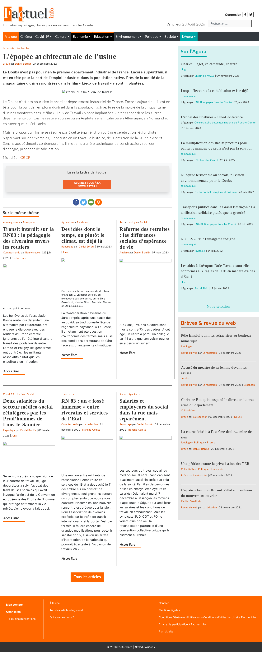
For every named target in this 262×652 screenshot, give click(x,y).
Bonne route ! (33, 253)
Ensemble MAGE (204, 76)
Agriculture (68, 222)
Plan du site (166, 631)
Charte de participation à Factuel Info (182, 624)
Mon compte (14, 604)
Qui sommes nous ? (62, 617)
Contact (164, 603)
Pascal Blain (201, 288)
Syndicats (82, 222)
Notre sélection (218, 306)
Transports (29, 222)
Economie (8, 48)
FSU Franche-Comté (206, 160)
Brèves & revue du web (208, 323)
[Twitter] (83, 202)
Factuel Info (124, 647)
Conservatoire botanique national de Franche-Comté (225, 123)
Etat (121, 222)
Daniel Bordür (23, 64)
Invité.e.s (199, 251)
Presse (211, 443)
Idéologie (132, 222)
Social (143, 222)
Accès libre (11, 371)
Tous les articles (87, 577)
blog (183, 69)
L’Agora (187, 36)
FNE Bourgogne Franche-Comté (213, 102)
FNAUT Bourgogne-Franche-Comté (215, 224)
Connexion (233, 14)
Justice (20, 394)
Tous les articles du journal (66, 610)
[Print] (98, 202)
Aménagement (11, 222)
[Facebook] (76, 202)
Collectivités (188, 410)
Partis (184, 501)
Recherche (23, 48)
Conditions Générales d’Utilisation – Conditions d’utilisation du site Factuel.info (207, 617)
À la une (55, 603)
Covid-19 (8, 394)
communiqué (188, 96)
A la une (11, 36)
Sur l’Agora (194, 51)
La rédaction (91, 424)
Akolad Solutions (144, 647)
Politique (199, 443)
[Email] (91, 202)
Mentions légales (169, 610)
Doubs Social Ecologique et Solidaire (215, 192)
